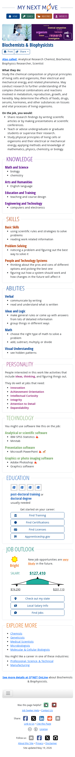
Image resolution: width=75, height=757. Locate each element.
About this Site (25, 743)
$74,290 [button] (15, 589)
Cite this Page (44, 723)
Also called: (9, 59)
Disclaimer (51, 743)
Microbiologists (20, 645)
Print (10, 51)
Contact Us (47, 710)
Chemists (16, 633)
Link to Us (29, 723)
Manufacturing (20, 665)
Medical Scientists (22, 641)
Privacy (39, 743)
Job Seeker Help (30, 710)
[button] (37, 437)
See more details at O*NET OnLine (25, 677)
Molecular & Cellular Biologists (30, 649)
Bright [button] (14, 565)
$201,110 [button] (58, 589)
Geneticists (17, 637)
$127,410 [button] (38, 573)
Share (23, 51)
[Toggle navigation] (8, 693)
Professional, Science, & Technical (31, 661)
